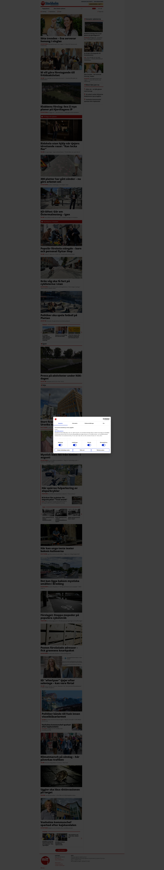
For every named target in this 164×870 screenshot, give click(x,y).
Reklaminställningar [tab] (89, 423)
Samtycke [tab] (60, 423)
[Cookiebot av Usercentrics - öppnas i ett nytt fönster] (103, 419)
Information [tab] (74, 423)
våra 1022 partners (59, 431)
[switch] (75, 445)
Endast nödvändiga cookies (63, 450)
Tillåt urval (82, 450)
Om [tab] (103, 423)
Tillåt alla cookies (100, 450)
